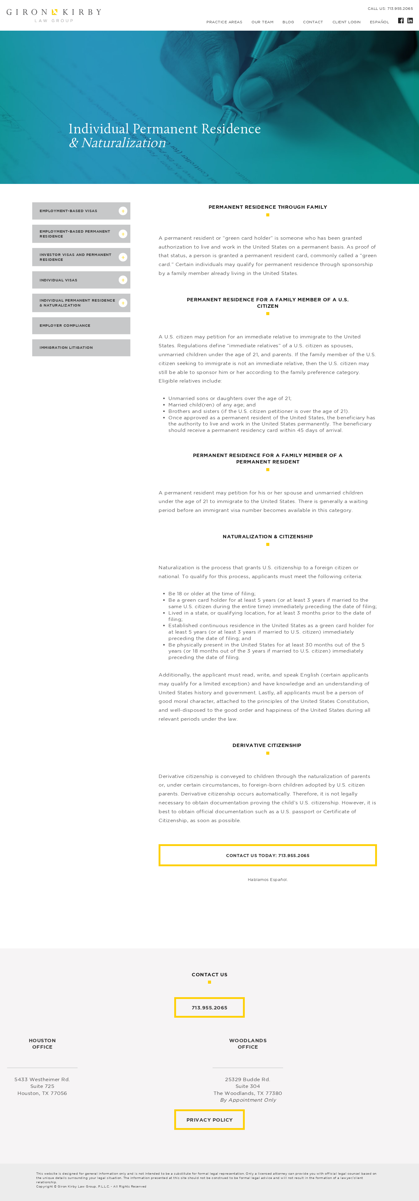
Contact (313, 22)
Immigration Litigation (66, 347)
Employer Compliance (65, 325)
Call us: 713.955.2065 (390, 8)
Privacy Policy (209, 1120)
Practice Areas (224, 22)
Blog (288, 22)
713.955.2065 (293, 855)
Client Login (347, 22)
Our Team (262, 22)
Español (379, 22)
